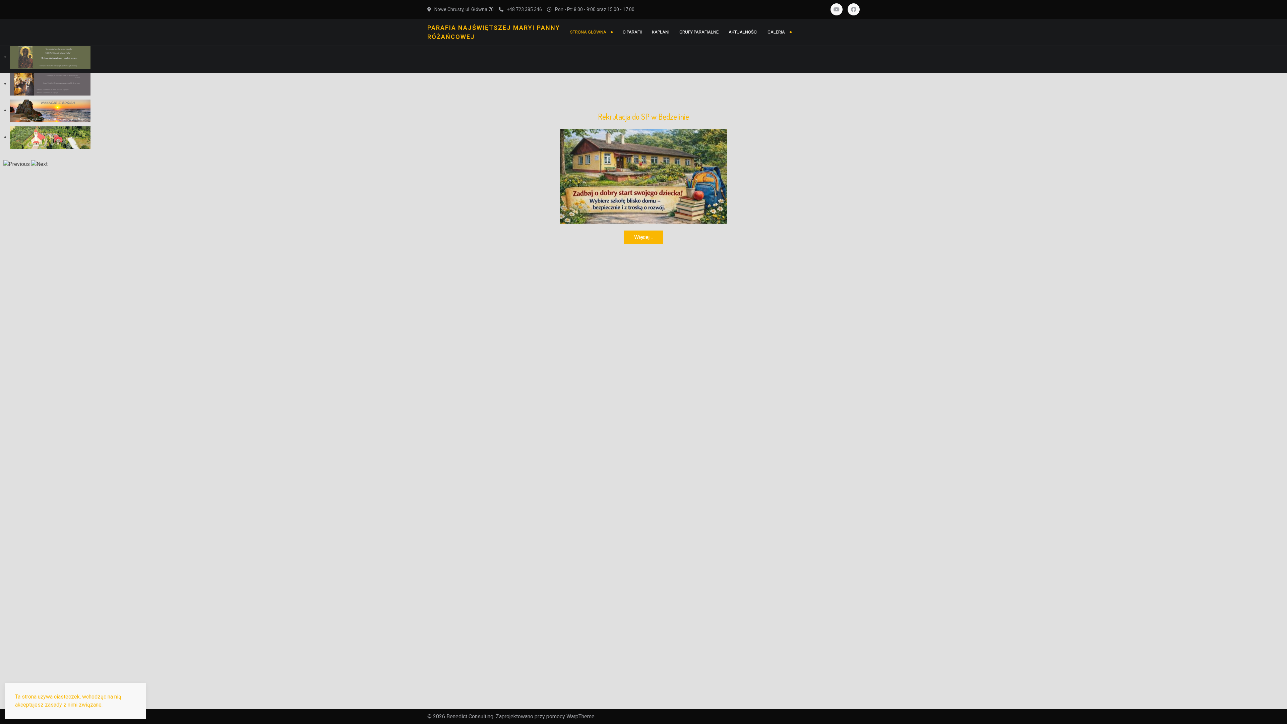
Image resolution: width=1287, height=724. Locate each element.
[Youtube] (837, 9)
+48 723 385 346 (524, 9)
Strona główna (588, 32)
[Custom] (854, 9)
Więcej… (643, 237)
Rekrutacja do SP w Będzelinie (643, 116)
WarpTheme (580, 716)
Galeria (776, 32)
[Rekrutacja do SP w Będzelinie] (643, 176)
